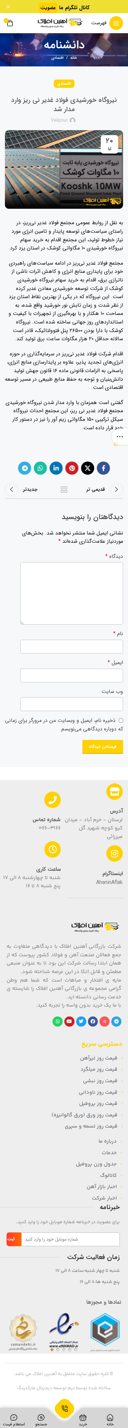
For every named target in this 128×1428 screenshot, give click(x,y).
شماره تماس (46, 820)
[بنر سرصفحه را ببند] (8, 6)
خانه (73, 58)
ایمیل (115, 662)
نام (118, 634)
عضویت (48, 8)
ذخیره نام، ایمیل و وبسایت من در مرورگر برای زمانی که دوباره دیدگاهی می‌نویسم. (64, 724)
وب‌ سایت (112, 691)
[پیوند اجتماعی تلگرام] (24, 468)
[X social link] (87, 468)
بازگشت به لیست (64, 489)
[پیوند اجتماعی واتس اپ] (40, 468)
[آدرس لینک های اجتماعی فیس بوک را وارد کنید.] (103, 468)
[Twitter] (81, 1021)
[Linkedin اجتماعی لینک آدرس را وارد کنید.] (56, 468)
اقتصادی (57, 58)
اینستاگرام (112, 873)
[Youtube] (69, 1021)
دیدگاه (114, 556)
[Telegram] (116, 1021)
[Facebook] (93, 1021)
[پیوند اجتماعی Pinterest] (71, 468)
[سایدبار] (120, 436)
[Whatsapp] (58, 1021)
